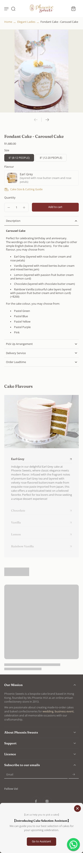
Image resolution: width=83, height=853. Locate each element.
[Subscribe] (74, 774)
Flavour (9, 167)
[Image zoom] (41, 70)
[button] (55, 207)
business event (64, 711)
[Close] (77, 808)
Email (9, 774)
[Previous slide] (35, 119)
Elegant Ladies (26, 22)
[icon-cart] (73, 8)
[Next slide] (47, 119)
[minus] (8, 207)
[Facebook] (36, 801)
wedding (48, 711)
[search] (13, 8)
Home (8, 22)
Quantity (10, 197)
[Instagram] (47, 801)
